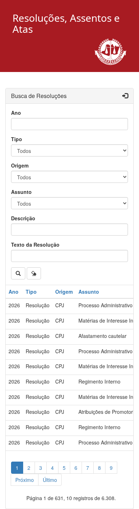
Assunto (21, 191)
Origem (20, 165)
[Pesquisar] (18, 273)
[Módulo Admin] (125, 96)
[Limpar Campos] (34, 273)
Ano (16, 112)
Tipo (16, 139)
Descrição (23, 218)
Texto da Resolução (35, 244)
